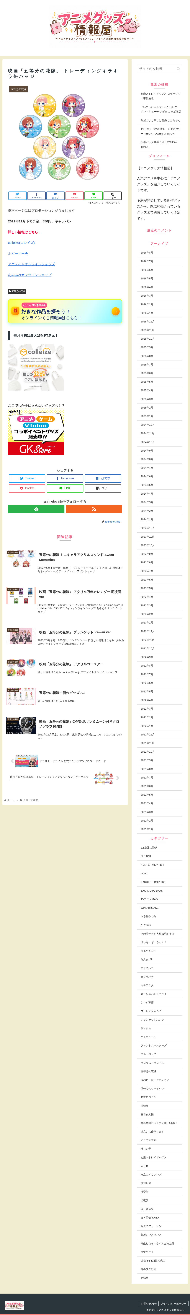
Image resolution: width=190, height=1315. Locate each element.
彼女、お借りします (152, 1131)
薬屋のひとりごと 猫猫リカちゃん (160, 120)
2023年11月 (147, 536)
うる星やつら (148, 916)
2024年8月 (147, 459)
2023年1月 (147, 622)
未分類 (144, 1165)
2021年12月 (148, 734)
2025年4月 (147, 390)
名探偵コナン (148, 1097)
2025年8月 (147, 356)
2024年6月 (147, 476)
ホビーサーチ (18, 253)
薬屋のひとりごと (151, 1234)
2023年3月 (147, 605)
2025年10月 (148, 338)
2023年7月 (147, 570)
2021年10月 (148, 751)
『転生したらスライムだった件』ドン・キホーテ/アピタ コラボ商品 (161, 109)
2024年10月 (148, 442)
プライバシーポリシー (173, 1303)
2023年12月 (148, 527)
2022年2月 (147, 717)
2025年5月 (147, 381)
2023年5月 (147, 588)
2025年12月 (148, 321)
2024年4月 (147, 493)
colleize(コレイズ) (21, 243)
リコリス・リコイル (152, 1062)
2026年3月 (147, 295)
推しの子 (146, 1148)
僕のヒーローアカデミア (155, 1079)
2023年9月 (147, 553)
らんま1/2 (146, 959)
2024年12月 (148, 424)
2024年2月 (147, 510)
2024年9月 (147, 450)
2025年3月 (147, 399)
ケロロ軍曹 (147, 1002)
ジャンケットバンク (152, 1019)
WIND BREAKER (150, 907)
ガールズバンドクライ (154, 993)
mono (144, 873)
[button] (178, 69)
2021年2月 (147, 820)
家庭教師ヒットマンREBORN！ (159, 1122)
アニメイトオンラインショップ (31, 264)
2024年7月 (147, 467)
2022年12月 (148, 631)
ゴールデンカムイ (151, 1010)
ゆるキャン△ (148, 950)
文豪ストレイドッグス (154, 1157)
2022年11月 (147, 639)
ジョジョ (146, 1028)
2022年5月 (147, 691)
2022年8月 (147, 665)
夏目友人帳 (147, 1114)
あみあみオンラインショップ (29, 275)
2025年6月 (147, 373)
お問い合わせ (149, 1303)
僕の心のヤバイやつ (152, 1088)
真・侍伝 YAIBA (150, 1217)
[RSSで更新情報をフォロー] (94, 509)
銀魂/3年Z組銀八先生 (153, 1260)
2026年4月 (147, 287)
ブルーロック (148, 1054)
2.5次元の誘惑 (149, 847)
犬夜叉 (144, 1200)
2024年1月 (147, 519)
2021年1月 (147, 829)
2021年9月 (147, 760)
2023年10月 (148, 545)
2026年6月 (147, 269)
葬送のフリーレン (151, 1226)
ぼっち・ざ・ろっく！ (154, 942)
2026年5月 (147, 278)
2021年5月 (147, 794)
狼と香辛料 (147, 1209)
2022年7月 (147, 674)
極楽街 (144, 1191)
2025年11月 (147, 330)
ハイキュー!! (148, 1036)
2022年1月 (147, 725)
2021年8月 (147, 769)
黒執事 (144, 1277)
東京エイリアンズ (151, 1174)
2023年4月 (147, 596)
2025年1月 (147, 416)
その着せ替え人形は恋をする (157, 933)
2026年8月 (147, 252)
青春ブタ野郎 (148, 1269)
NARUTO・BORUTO (153, 882)
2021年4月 (147, 803)
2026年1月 (147, 312)
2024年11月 (147, 433)
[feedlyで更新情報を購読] (36, 509)
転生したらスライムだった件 (157, 1243)
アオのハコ (147, 968)
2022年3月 (147, 708)
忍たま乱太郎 (148, 1140)
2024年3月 (147, 502)
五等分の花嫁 (18, 291)
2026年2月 (147, 304)
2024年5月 (147, 484)
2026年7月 (147, 261)
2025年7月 (147, 364)
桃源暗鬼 (146, 1183)
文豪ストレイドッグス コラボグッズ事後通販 (160, 96)
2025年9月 (147, 347)
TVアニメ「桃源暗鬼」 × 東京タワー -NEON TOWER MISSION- (161, 131)
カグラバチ (147, 976)
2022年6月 (147, 682)
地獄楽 (144, 1105)
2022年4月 (147, 700)
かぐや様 (146, 925)
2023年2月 (147, 614)
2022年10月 (148, 648)
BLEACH (146, 856)
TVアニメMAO (149, 899)
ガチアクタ (147, 985)
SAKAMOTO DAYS (152, 890)
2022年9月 (147, 657)
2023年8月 (147, 562)
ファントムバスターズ (154, 1045)
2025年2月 (147, 407)
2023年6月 (147, 579)
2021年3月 (147, 812)
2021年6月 (147, 786)
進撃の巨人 (147, 1252)
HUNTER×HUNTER (152, 864)
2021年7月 (147, 777)
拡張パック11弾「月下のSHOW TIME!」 (159, 144)
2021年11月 (147, 743)
